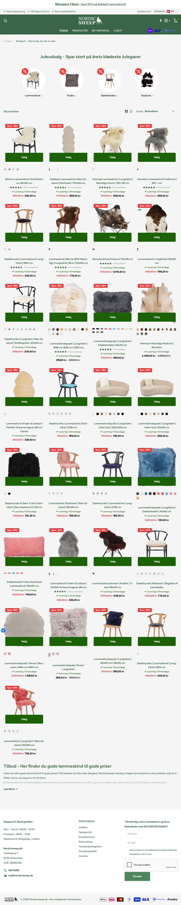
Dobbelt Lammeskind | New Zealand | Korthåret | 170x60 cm (68, 181)
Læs (9, 789)
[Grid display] (126, 111)
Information (87, 821)
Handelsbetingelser (90, 846)
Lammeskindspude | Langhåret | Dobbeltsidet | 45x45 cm (157, 509)
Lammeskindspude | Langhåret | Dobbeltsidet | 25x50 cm (113, 343)
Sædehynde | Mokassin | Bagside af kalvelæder (156, 585)
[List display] (131, 111)
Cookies (83, 856)
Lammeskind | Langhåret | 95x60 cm (157, 261)
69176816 (13, 870)
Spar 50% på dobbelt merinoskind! (90, 4)
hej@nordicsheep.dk (20, 875)
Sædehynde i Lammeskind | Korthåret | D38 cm (68, 425)
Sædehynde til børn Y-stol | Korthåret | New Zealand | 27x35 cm (24, 505)
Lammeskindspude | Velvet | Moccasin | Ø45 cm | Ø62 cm (24, 665)
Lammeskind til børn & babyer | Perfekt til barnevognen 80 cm (68, 585)
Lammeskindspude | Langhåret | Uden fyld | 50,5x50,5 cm (113, 425)
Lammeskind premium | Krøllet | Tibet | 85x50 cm (112, 585)
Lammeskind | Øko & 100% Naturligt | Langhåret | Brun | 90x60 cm (68, 261)
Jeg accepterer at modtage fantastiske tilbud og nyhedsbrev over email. (153, 852)
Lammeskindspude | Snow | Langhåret (68, 667)
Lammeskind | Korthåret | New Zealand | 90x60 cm (68, 505)
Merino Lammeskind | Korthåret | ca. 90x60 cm (24, 181)
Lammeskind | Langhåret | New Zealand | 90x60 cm (24, 743)
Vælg (24, 157)
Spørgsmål (85, 832)
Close (5, 21)
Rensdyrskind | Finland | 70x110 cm (112, 259)
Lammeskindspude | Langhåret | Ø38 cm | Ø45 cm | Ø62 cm (68, 345)
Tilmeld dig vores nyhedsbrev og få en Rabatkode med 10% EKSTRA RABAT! (147, 824)
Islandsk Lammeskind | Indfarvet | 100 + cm (157, 181)
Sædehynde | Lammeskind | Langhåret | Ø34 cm (24, 261)
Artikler (83, 827)
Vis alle (80, 30)
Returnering (85, 841)
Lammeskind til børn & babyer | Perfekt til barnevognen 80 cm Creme (24, 427)
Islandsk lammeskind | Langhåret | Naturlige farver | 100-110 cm (113, 181)
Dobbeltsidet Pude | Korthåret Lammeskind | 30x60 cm (24, 583)
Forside (7, 41)
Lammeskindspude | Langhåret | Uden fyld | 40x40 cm (157, 425)
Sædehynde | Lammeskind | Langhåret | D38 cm (113, 505)
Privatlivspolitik (88, 851)
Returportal (101, 30)
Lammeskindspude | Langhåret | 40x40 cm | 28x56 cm (113, 661)
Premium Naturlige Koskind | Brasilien (156, 345)
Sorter (139, 111)
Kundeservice (144, 11)
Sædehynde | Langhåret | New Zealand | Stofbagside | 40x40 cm (24, 340)
